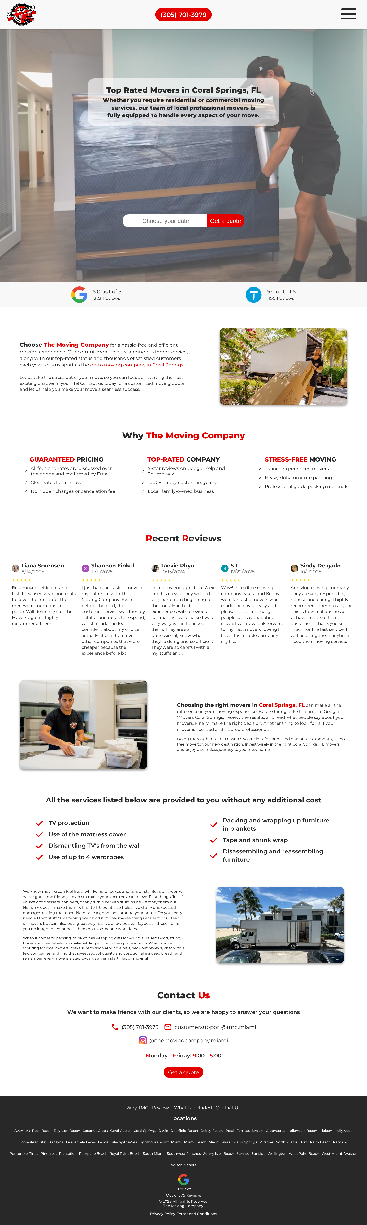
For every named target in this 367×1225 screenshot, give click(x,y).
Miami (176, 1142)
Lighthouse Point (154, 1142)
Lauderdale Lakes (81, 1142)
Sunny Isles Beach (218, 1154)
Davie (163, 1131)
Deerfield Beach (184, 1131)
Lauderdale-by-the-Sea (117, 1142)
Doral (229, 1131)
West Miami (332, 1154)
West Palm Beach (304, 1154)
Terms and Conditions (197, 1214)
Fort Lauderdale (249, 1131)
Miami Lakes (219, 1142)
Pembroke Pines (24, 1154)
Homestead (29, 1142)
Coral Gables (121, 1131)
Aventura (22, 1131)
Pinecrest (49, 1154)
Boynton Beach (67, 1131)
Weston (350, 1154)
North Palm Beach (315, 1142)
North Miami (286, 1142)
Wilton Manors (183, 1165)
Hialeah (325, 1131)
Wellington (277, 1154)
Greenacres (275, 1131)
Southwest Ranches (184, 1154)
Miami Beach (195, 1142)
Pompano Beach (93, 1154)
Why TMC (137, 1107)
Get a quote (225, 221)
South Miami (154, 1154)
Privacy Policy (162, 1214)
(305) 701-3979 (184, 15)
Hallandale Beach (302, 1131)
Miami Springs (244, 1142)
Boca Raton (42, 1131)
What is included (193, 1107)
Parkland (340, 1142)
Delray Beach (211, 1131)
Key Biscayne (52, 1142)
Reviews (161, 1107)
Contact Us (228, 1107)
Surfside (259, 1154)
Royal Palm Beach (125, 1154)
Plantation (68, 1154)
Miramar (266, 1142)
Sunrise (242, 1154)
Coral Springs (145, 1131)
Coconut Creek (95, 1131)
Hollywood (344, 1131)
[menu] (348, 14)
